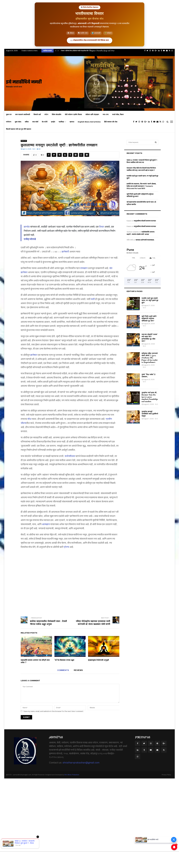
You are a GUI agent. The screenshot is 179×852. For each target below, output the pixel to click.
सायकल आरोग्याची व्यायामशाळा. (145, 240)
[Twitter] (136, 121)
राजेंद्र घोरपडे (30, 239)
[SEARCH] (155, 142)
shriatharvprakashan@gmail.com (81, 762)
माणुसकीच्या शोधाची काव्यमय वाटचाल (145, 221)
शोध (29, 419)
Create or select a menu (29, 51)
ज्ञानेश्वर (33, 355)
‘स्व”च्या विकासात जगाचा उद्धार (64, 660)
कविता (27, 122)
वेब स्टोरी (44, 122)
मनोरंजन (8, 122)
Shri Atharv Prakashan (71, 775)
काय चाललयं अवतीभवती (22, 114)
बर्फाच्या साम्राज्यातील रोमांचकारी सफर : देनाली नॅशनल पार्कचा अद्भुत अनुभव (48, 622)
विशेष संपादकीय (56, 114)
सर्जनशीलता (70, 456)
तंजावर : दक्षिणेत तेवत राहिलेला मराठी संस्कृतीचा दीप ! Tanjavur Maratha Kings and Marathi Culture (91, 50)
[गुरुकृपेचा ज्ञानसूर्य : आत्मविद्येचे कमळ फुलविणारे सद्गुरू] (133, 417)
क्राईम (53, 122)
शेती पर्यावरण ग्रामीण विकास (73, 114)
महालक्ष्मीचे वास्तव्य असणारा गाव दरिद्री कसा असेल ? (35, 661)
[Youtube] (154, 121)
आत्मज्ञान (46, 524)
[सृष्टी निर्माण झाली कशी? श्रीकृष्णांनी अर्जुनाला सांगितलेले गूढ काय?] (133, 321)
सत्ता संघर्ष (35, 122)
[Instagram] (139, 121)
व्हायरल (72, 122)
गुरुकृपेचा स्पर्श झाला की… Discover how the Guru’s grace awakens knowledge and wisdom (150, 397)
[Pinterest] (142, 121)
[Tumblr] (152, 121)
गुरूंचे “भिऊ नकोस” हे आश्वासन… (148, 375)
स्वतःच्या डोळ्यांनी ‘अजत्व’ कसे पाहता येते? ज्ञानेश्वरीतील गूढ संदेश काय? (149, 337)
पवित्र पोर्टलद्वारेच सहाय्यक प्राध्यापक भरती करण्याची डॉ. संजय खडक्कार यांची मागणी (93, 622)
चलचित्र (61, 122)
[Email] (158, 121)
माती (93, 299)
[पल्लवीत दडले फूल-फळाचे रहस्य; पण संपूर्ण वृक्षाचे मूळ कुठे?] (133, 303)
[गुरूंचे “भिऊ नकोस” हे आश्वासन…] (133, 379)
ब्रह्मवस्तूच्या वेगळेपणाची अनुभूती (98, 660)
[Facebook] (134, 121)
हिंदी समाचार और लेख (110, 122)
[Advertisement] (70, 580)
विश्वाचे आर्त (37, 114)
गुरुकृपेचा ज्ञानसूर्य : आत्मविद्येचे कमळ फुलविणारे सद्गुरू (150, 413)
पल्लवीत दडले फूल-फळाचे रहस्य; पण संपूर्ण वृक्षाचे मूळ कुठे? (150, 300)
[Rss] (161, 121)
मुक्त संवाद (18, 122)
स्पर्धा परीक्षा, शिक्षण (118, 114)
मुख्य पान (9, 114)
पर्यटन (46, 114)
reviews (78, 670)
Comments (63, 670)
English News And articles (89, 122)
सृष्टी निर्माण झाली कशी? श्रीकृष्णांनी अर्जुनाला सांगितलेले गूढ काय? (149, 318)
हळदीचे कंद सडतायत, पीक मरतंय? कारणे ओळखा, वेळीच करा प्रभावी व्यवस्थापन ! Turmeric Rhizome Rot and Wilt (141, 186)
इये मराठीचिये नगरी (24, 82)
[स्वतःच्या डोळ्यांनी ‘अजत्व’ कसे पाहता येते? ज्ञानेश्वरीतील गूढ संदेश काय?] (133, 339)
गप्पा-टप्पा (105, 114)
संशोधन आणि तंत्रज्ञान (92, 114)
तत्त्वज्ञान (83, 268)
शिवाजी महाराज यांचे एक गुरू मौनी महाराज (18, 129)
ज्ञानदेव (27, 226)
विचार (101, 226)
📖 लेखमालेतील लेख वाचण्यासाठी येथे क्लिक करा (89, 40)
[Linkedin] (149, 121)
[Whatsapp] (163, 121)
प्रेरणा (66, 547)
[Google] (146, 121)
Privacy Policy (166, 775)
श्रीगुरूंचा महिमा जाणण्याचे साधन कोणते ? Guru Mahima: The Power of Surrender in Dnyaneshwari (150, 357)
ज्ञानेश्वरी (65, 251)
